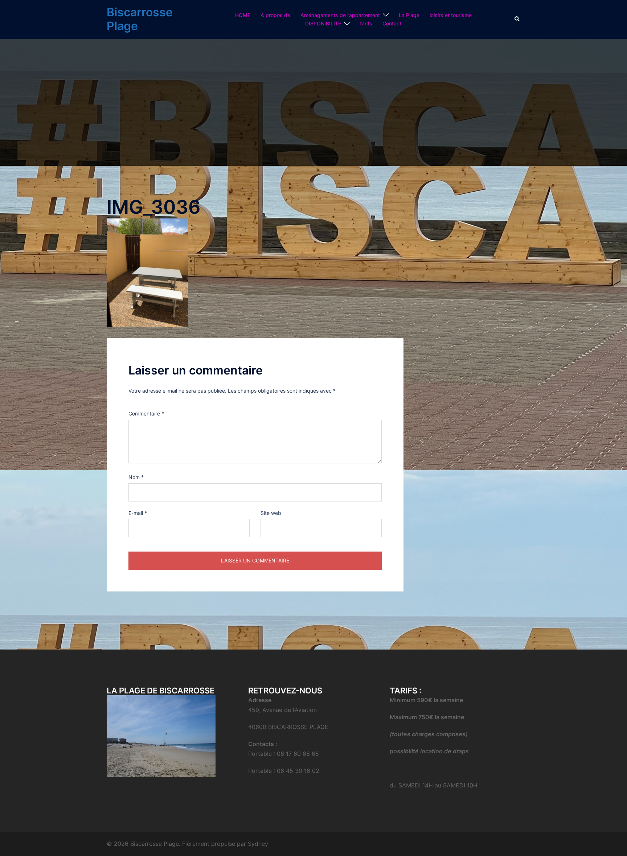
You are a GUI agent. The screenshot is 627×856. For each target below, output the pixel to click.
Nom (136, 477)
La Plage (409, 15)
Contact (391, 23)
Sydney (258, 843)
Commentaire (146, 413)
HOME (242, 15)
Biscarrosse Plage (140, 19)
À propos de (275, 15)
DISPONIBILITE (323, 23)
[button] (517, 19)
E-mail (137, 513)
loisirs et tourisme (451, 15)
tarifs (366, 23)
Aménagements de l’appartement (340, 15)
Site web (271, 513)
